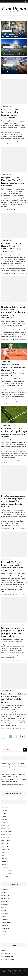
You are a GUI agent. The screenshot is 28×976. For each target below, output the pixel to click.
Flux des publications (7, 953)
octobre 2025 (5, 837)
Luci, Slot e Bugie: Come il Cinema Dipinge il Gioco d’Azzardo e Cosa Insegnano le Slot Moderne (13, 247)
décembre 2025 (6, 831)
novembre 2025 (6, 834)
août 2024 (5, 846)
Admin (4, 401)
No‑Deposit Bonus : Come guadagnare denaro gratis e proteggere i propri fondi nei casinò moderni (13, 631)
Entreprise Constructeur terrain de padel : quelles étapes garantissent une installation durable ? (14, 432)
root (4, 144)
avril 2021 (4, 858)
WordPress (13, 973)
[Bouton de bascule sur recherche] (25, 1)
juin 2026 (4, 813)
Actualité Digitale (6, 895)
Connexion (5, 950)
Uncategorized (6, 106)
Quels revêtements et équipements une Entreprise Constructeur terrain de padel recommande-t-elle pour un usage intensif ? (13, 370)
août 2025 (5, 843)
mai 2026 (4, 816)
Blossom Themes (14, 971)
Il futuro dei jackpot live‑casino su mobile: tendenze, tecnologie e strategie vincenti (10, 113)
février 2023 (5, 849)
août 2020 (5, 877)
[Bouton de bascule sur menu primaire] (14, 17)
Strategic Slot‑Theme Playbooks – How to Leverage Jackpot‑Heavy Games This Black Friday (13, 181)
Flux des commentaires (8, 956)
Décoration (5, 904)
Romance (4, 931)
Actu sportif (7, 31)
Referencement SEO (7, 922)
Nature (4, 916)
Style (3, 934)
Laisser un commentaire (20, 144)
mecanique (5, 913)
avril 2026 (4, 819)
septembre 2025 (6, 840)
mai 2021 (4, 855)
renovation (5, 925)
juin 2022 (4, 852)
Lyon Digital (14, 8)
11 (23, 736)
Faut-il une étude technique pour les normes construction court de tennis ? (13, 70)
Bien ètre (4, 901)
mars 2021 (5, 861)
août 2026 (5, 807)
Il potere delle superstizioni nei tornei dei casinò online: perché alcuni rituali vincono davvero (13, 697)
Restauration (5, 928)
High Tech (4, 907)
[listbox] (14, 47)
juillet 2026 (5, 810)
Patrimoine (5, 919)
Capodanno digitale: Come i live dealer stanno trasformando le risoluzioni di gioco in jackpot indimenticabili (13, 312)
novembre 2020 (6, 873)
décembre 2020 (6, 870)
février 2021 (5, 864)
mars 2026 (5, 822)
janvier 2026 (5, 828)
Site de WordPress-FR (8, 959)
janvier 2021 (5, 867)
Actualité (4, 892)
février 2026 (5, 825)
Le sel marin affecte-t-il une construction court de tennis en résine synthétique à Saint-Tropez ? (13, 52)
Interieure (4, 910)
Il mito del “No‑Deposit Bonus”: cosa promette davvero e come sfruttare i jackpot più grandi (12, 566)
